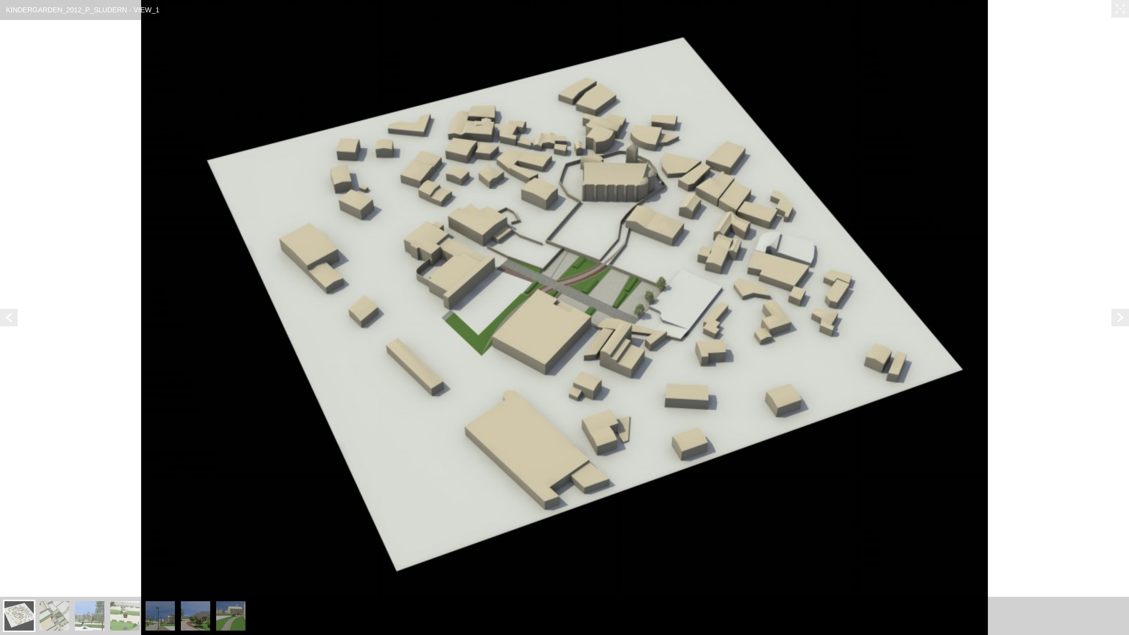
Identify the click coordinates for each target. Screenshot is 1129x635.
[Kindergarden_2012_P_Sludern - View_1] (19, 616)
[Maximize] (1120, 8)
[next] (1120, 317)
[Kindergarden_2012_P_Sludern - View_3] (90, 616)
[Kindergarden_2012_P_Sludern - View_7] (231, 616)
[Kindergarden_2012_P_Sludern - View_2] (54, 616)
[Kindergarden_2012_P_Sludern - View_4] (125, 616)
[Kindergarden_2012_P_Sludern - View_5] (160, 616)
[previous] (9, 317)
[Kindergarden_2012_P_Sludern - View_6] (195, 616)
